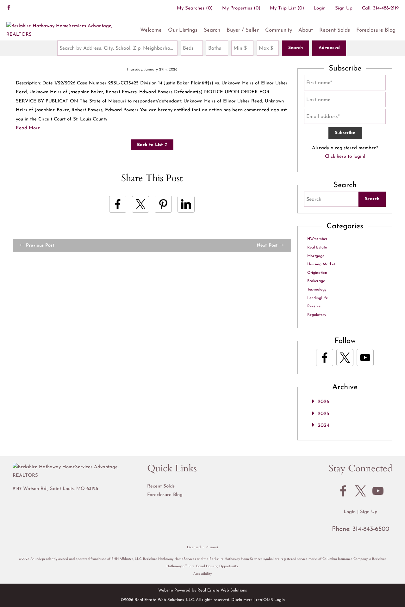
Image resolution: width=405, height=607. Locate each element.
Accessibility (202, 574)
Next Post (268, 245)
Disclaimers (241, 600)
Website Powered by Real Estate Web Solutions (202, 590)
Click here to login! (345, 156)
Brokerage (316, 281)
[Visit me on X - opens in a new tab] (344, 357)
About (305, 30)
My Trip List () (287, 8)
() (195, 8)
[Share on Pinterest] (163, 204)
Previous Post (39, 245)
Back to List (151, 145)
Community (278, 30)
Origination (317, 273)
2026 (323, 401)
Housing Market (321, 264)
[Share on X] (140, 204)
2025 (323, 413)
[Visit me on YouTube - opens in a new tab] (365, 357)
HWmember (317, 239)
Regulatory (316, 315)
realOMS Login (270, 600)
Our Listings (182, 30)
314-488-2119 (386, 8)
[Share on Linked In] (186, 204)
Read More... (29, 128)
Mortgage (315, 256)
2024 (323, 425)
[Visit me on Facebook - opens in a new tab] (8, 8)
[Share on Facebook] (117, 204)
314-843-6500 (370, 529)
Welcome (151, 30)
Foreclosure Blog (376, 30)
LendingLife (317, 298)
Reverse (314, 306)
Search (212, 30)
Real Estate (317, 247)
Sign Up (343, 8)
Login (320, 8)
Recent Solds (334, 30)
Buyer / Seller (243, 30)
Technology (317, 289)
